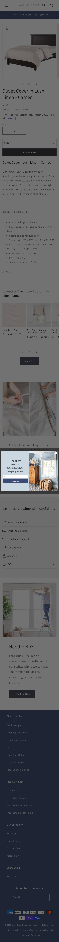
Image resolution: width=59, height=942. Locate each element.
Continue (15, 481)
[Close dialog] (55, 453)
